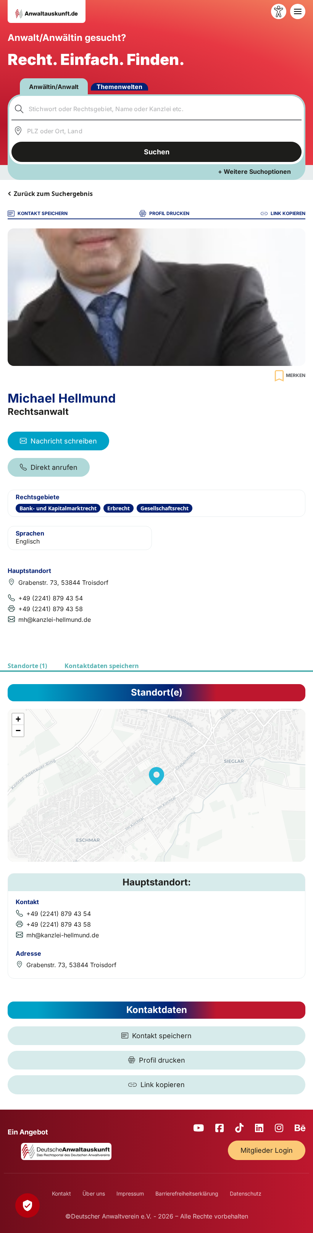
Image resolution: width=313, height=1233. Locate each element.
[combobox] (157, 109)
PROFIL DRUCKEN (169, 213)
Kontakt (61, 1193)
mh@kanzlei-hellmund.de (54, 619)
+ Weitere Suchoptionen (254, 171)
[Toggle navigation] (297, 11)
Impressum (130, 1193)
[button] (156, 776)
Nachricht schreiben (64, 441)
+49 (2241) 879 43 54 (50, 598)
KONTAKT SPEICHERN (43, 213)
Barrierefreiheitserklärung (186, 1193)
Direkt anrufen (54, 467)
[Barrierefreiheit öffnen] (278, 11)
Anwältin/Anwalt (54, 87)
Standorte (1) (27, 666)
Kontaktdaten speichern (102, 666)
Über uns (93, 1193)
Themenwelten (119, 87)
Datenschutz (245, 1193)
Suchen (156, 152)
